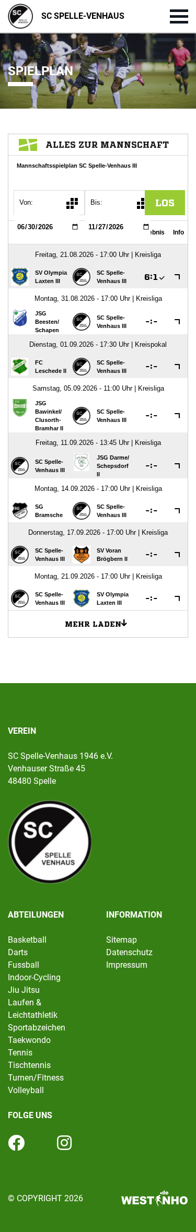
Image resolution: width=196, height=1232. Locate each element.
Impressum (126, 965)
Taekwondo (29, 1040)
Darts (18, 952)
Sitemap (121, 940)
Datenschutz (129, 952)
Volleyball (26, 1090)
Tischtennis (29, 1065)
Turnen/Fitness (36, 1078)
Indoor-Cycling (34, 977)
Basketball (27, 940)
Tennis (20, 1053)
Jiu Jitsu (24, 990)
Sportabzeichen (36, 1027)
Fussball (23, 965)
